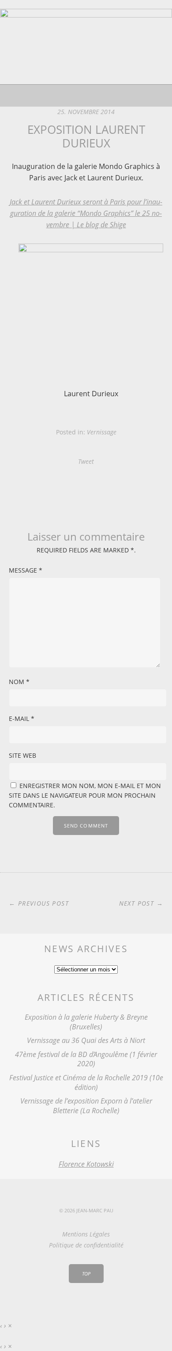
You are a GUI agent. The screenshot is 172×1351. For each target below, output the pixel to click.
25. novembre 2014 (86, 112)
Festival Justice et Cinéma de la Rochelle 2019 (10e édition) (86, 1082)
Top (86, 1273)
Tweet (86, 461)
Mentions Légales (86, 1234)
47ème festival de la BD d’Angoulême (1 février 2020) (86, 1059)
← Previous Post (39, 903)
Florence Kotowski (86, 1164)
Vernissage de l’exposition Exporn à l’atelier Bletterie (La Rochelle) (86, 1105)
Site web (22, 755)
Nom (19, 681)
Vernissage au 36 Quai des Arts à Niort (86, 1040)
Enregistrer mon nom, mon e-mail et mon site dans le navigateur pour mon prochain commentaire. (85, 795)
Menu (86, 96)
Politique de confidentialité (86, 1245)
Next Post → (141, 903)
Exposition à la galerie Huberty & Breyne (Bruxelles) (86, 1022)
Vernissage (101, 432)
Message (25, 570)
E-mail (21, 718)
